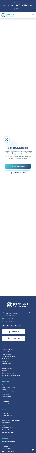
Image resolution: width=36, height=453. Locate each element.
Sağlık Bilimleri (6, 396)
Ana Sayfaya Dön (19, 173)
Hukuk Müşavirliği (7, 415)
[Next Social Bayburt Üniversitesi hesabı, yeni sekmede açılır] (3, 325)
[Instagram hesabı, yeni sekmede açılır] (19, 325)
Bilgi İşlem (5, 413)
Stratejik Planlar (6, 363)
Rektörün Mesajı (7, 359)
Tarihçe (4, 370)
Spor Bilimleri (6, 401)
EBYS (31, 5)
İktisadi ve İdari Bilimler (9, 387)
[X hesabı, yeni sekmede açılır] (11, 325)
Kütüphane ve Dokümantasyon (11, 420)
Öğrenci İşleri (6, 422)
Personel (4, 425)
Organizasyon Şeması (8, 356)
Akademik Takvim (7, 444)
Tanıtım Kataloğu (7, 368)
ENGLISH (18, 9)
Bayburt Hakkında (7, 349)
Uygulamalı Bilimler (7, 404)
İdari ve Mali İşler (7, 418)
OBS (12, 5)
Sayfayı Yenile (19, 166)
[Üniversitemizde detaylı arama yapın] (5, 5)
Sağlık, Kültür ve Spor (8, 427)
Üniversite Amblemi (8, 373)
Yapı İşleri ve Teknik (7, 432)
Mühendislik (5, 394)
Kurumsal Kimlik (6, 354)
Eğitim (4, 385)
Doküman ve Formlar (8, 451)
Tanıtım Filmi (5, 366)
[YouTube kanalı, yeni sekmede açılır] (15, 325)
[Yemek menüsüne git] (8, 5)
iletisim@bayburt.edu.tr (12, 318)
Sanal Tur (5, 361)
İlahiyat (4, 389)
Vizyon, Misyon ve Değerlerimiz (11, 375)
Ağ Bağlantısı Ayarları (8, 441)
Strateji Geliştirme (7, 430)
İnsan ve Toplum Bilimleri (9, 392)
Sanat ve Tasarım (7, 399)
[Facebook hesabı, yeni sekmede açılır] (7, 325)
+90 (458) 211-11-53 (10, 321)
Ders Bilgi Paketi (6, 449)
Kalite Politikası (6, 352)
